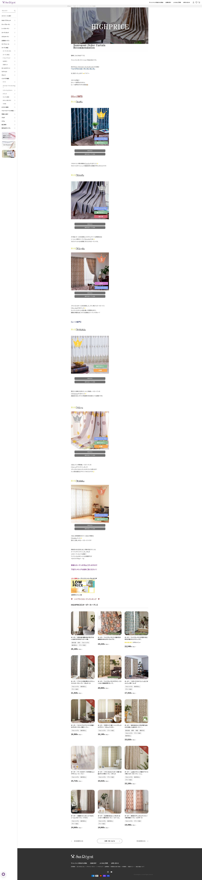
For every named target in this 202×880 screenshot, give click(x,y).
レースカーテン (5, 28)
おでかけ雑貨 (5, 107)
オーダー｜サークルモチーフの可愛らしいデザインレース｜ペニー (82, 773)
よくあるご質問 (104, 863)
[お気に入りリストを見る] (196, 2)
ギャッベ (4, 75)
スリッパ (5, 93)
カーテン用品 (5, 47)
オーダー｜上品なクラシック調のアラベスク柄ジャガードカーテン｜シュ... (136, 773)
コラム (3, 121)
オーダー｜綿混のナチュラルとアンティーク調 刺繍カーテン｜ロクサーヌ (136, 817)
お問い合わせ (115, 863)
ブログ (74, 6)
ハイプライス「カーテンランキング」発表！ (87, 6)
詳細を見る (89, 150)
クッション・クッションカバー (9, 86)
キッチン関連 (6, 97)
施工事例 (4, 124)
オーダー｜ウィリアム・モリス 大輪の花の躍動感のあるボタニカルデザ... (109, 638)
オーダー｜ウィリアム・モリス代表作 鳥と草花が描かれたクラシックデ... (136, 638)
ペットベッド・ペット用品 (7, 110)
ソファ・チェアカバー (8, 90)
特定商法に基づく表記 (115, 866)
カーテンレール (5, 44)
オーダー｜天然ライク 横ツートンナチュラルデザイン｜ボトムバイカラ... (109, 726)
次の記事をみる (141, 841)
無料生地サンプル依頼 (90, 154)
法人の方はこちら (81, 866)
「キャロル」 (80, 480)
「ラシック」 (80, 175)
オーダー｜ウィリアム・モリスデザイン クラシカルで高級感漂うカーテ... (109, 682)
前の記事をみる (78, 841)
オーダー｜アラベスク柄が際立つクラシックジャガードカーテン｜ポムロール (83, 682)
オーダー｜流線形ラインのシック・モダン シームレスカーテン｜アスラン (82, 817)
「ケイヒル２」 (81, 329)
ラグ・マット (4, 71)
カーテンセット (5, 32)
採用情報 (73, 866)
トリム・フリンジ (6, 58)
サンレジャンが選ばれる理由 (79, 863)
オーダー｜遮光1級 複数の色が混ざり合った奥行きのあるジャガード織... (82, 638)
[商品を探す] (14, 10)
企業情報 (107, 866)
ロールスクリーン (6, 68)
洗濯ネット (5, 64)
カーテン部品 (6, 54)
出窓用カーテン (5, 40)
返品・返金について (140, 866)
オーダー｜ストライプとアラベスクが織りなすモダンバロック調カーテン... (82, 726)
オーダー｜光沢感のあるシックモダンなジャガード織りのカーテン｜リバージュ (109, 817)
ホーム (69, 6)
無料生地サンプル (6, 128)
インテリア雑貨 (5, 78)
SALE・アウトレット (6, 20)
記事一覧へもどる (110, 841)
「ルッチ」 (79, 101)
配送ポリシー (131, 866)
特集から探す (5, 114)
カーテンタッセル (7, 51)
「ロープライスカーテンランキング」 (84, 67)
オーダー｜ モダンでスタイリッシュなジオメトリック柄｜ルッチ (136, 682)
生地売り (5, 61)
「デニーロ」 (80, 248)
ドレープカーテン (6, 24)
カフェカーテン (5, 36)
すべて (4, 82)
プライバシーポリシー (91, 866)
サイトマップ (100, 866)
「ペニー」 (79, 407)
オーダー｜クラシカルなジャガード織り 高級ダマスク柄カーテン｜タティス (110, 773)
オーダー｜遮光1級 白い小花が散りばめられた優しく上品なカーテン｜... (136, 726)
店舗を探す (93, 863)
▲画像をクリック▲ (76, 595)
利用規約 (124, 866)
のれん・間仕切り (7, 100)
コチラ (94, 578)
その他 (4, 103)
